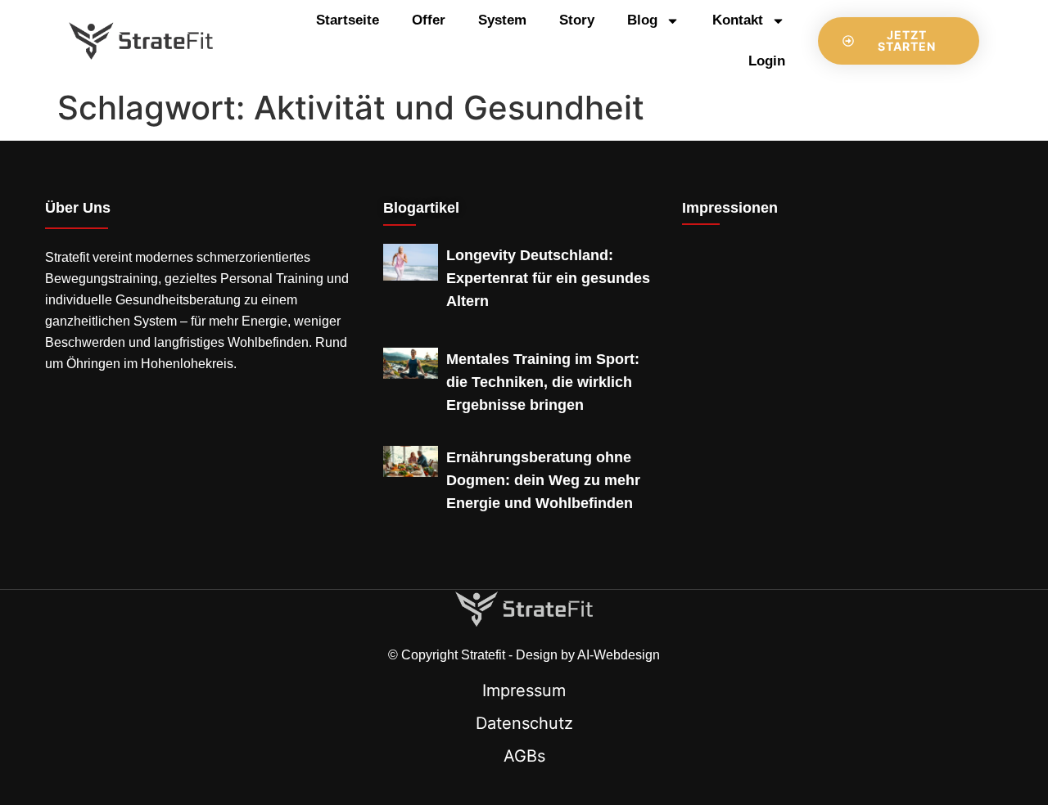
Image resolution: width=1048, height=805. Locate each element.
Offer (428, 20)
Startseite (347, 20)
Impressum (524, 690)
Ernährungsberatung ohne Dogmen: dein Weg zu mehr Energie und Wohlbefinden (543, 480)
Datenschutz (524, 723)
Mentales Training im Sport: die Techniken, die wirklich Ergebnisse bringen (542, 382)
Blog (642, 20)
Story (576, 20)
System (502, 20)
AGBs (524, 756)
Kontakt (737, 20)
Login (766, 61)
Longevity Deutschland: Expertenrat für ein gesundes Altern (548, 278)
